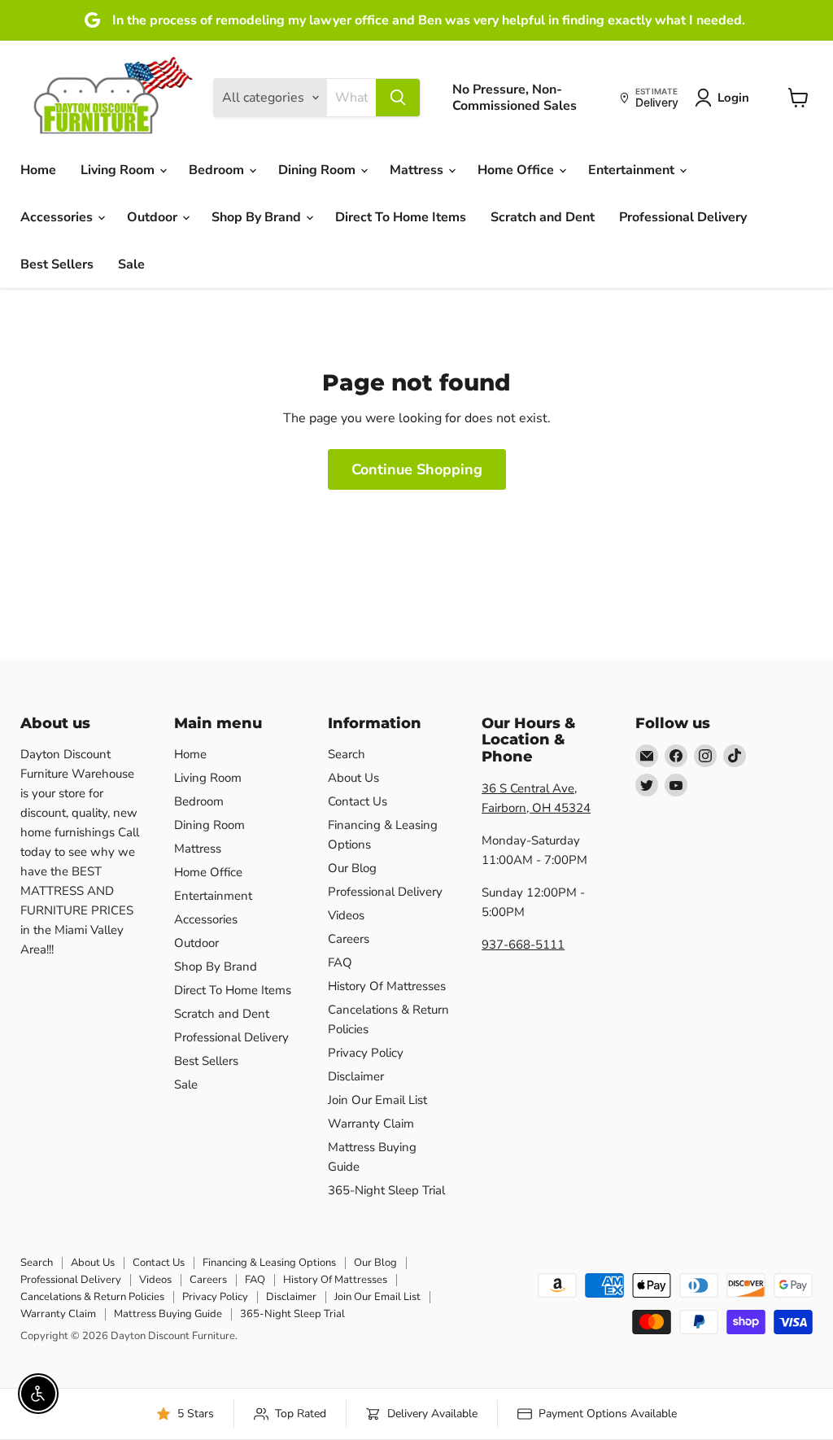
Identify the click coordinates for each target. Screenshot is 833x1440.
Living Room (119, 170)
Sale (131, 264)
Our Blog (352, 868)
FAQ (340, 962)
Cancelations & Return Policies (92, 1296)
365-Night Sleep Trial (386, 1190)
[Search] (398, 97)
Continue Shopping (416, 469)
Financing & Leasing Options (269, 1262)
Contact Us (357, 801)
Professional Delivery (683, 217)
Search (346, 754)
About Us (353, 778)
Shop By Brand (258, 217)
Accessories (58, 217)
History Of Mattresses (387, 986)
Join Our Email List (377, 1100)
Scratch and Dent (543, 217)
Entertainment (633, 170)
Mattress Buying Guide (168, 1314)
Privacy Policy (365, 1053)
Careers (348, 939)
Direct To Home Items (400, 217)
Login (733, 97)
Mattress (418, 170)
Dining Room (318, 170)
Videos (346, 915)
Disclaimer (356, 1076)
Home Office (517, 170)
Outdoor (154, 217)
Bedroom (218, 170)
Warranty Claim (371, 1123)
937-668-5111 (523, 944)
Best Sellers (57, 264)
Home (38, 170)
